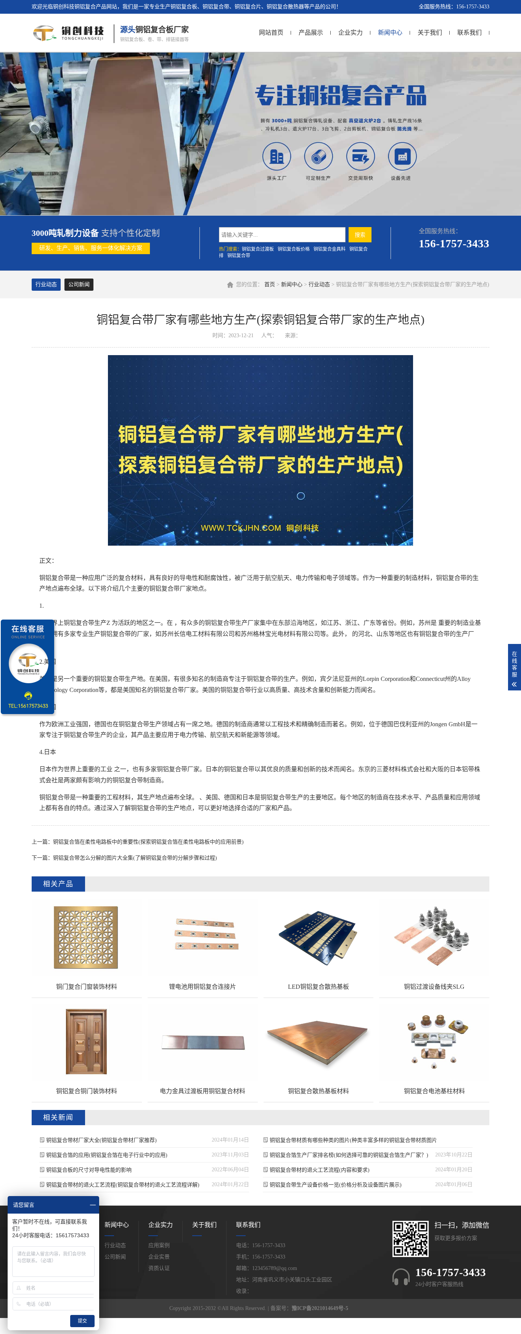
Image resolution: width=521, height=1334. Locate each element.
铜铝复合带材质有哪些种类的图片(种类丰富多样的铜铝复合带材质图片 (353, 1140)
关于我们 (430, 32)
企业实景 (159, 1257)
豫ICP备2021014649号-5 (320, 1308)
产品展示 (311, 32)
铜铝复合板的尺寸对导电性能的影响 (89, 1170)
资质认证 (159, 1268)
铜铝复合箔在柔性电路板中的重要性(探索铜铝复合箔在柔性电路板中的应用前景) (148, 842)
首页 (269, 284)
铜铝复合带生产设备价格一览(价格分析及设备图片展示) (336, 1185)
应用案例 (159, 1245)
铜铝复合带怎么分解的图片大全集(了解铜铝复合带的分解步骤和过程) (135, 858)
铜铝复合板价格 (294, 249)
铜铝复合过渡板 (258, 249)
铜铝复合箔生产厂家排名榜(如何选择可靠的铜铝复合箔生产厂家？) (349, 1155)
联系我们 (469, 32)
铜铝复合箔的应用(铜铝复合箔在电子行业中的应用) (106, 1155)
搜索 (360, 235)
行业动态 (319, 284)
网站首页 (271, 32)
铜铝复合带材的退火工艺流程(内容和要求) (320, 1170)
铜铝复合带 (238, 255)
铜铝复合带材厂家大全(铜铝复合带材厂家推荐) (101, 1140)
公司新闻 (79, 284)
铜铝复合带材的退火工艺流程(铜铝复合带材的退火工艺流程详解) (122, 1185)
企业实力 (350, 32)
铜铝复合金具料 (330, 249)
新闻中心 (390, 32)
